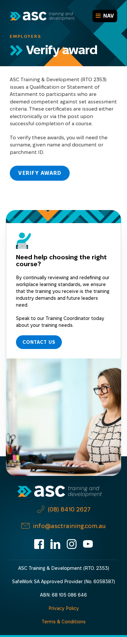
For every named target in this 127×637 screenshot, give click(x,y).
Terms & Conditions (64, 621)
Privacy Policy (64, 608)
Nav (108, 16)
